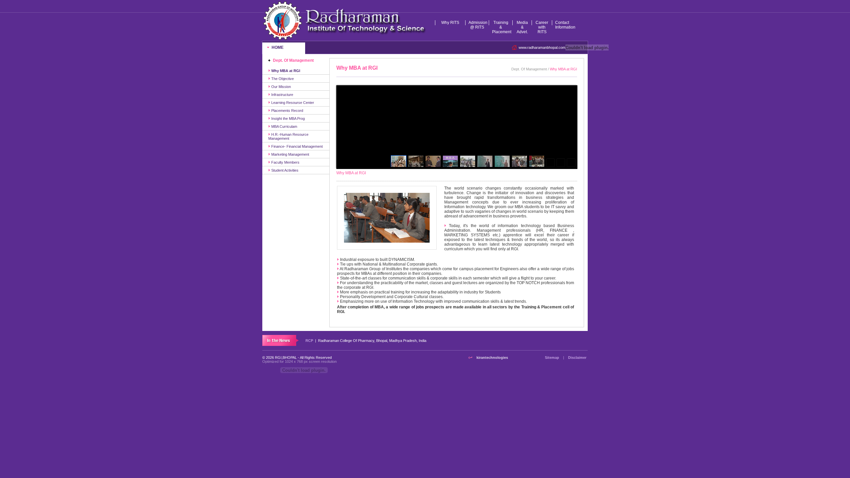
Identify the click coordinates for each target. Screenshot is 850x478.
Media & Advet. (522, 27)
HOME (277, 47)
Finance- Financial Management (296, 146)
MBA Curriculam (283, 126)
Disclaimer (577, 357)
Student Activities (284, 170)
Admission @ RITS (477, 25)
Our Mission (280, 87)
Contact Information (563, 25)
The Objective (282, 79)
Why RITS (450, 22)
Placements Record (286, 111)
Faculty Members (284, 162)
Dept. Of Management (293, 60)
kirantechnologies (492, 357)
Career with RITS (542, 27)
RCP (309, 341)
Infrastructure (281, 95)
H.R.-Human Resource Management (288, 136)
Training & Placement (501, 27)
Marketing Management (289, 154)
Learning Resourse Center (292, 103)
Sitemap (552, 357)
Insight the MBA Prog (287, 118)
